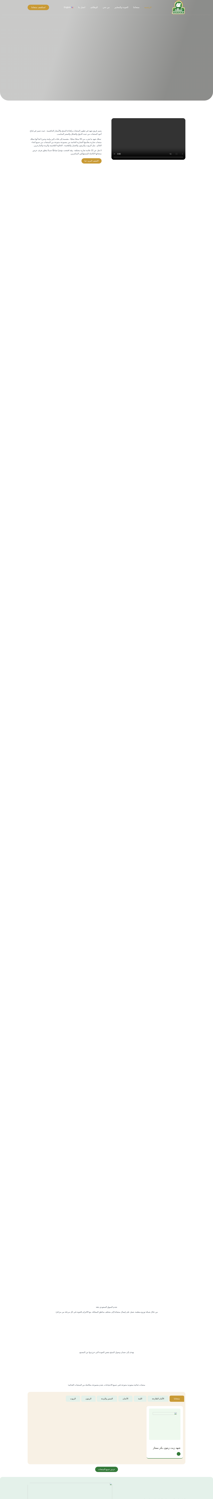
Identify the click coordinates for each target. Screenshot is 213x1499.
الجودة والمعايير (121, 7)
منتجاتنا (136, 7)
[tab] (177, 1399)
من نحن (106, 7)
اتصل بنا (81, 7)
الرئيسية (147, 7)
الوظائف (94, 7)
